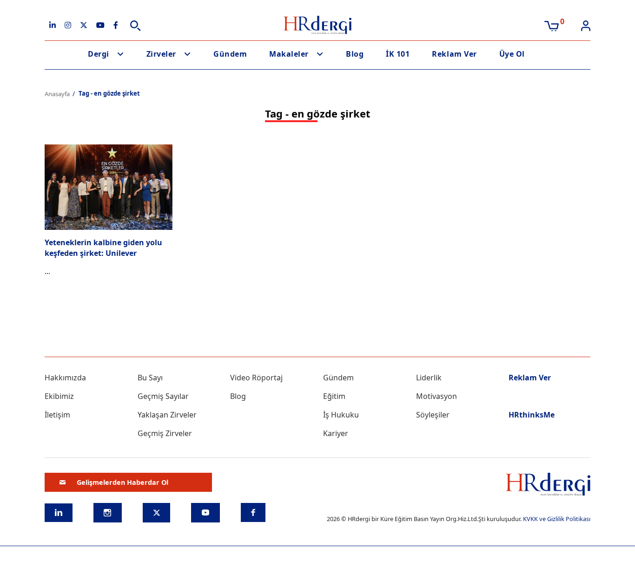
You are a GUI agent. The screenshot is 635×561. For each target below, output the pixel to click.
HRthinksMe (532, 415)
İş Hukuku (341, 415)
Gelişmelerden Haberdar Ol (122, 482)
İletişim (57, 415)
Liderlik (429, 377)
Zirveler (161, 54)
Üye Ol (512, 54)
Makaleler (289, 54)
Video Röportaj (256, 377)
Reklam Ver (454, 54)
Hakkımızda (65, 377)
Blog (355, 54)
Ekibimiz (59, 396)
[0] (551, 25)
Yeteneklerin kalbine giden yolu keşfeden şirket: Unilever (103, 247)
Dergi (98, 54)
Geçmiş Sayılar (163, 396)
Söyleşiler (433, 415)
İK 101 (398, 54)
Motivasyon (436, 396)
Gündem (230, 54)
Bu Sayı (150, 377)
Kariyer (335, 433)
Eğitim (334, 396)
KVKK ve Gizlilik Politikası (556, 519)
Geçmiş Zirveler (165, 433)
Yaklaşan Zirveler (167, 415)
